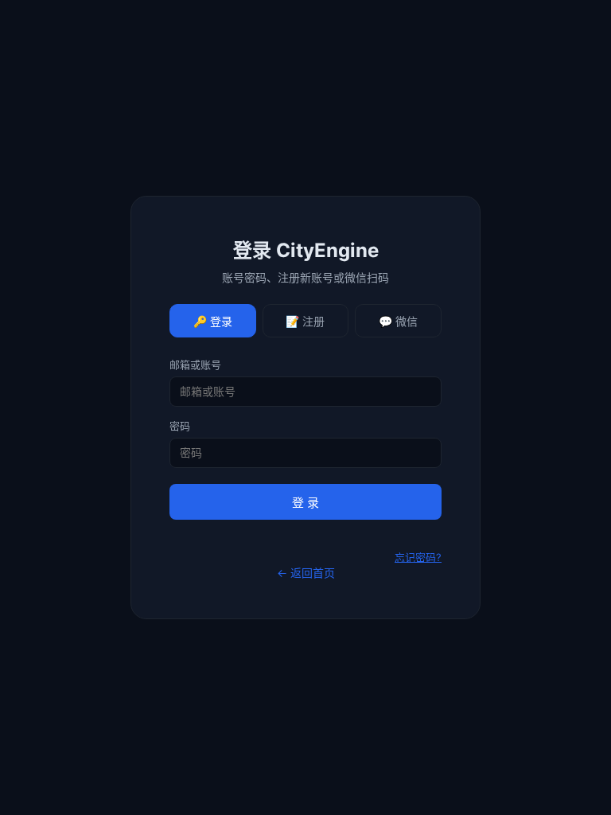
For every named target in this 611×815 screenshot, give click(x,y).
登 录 (305, 502)
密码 (179, 425)
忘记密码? (418, 557)
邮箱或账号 (195, 364)
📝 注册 (305, 321)
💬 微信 (398, 321)
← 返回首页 (306, 572)
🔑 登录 (212, 321)
